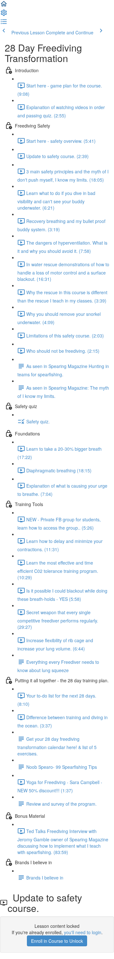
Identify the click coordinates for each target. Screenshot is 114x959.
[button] (4, 6)
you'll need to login (82, 932)
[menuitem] (4, 14)
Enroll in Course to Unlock (57, 941)
